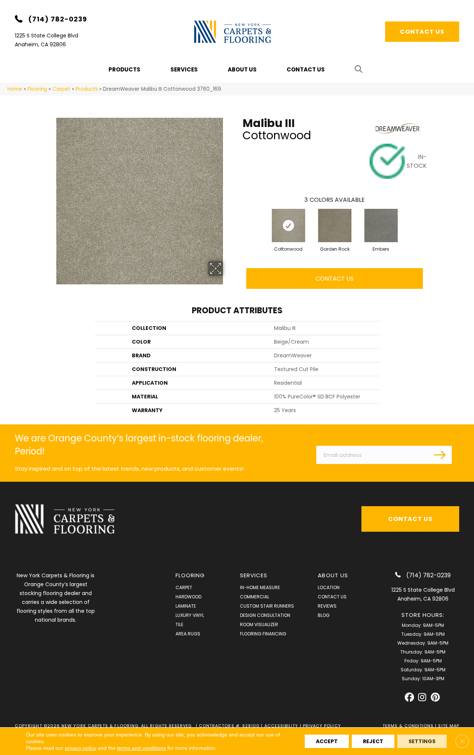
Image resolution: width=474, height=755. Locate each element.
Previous (238, 218)
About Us (242, 69)
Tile (179, 624)
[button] (360, 69)
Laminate (186, 606)
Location (329, 587)
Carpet (61, 89)
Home (14, 89)
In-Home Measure (260, 587)
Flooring (37, 89)
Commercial (254, 597)
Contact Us (306, 69)
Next (430, 218)
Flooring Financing (263, 634)
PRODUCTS (124, 69)
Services (184, 69)
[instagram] (422, 697)
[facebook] (409, 697)
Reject (373, 741)
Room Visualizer (259, 624)
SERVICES (254, 575)
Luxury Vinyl (190, 615)
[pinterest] (435, 697)
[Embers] (381, 225)
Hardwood (188, 597)
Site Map (448, 726)
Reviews (327, 606)
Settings (421, 741)
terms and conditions (141, 748)
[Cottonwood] (288, 225)
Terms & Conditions (408, 726)
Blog (324, 615)
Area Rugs (188, 634)
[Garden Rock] (334, 225)
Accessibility (281, 726)
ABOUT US (333, 575)
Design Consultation (265, 615)
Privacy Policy (322, 726)
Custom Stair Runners (267, 606)
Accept (327, 741)
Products (87, 89)
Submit (441, 454)
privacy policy (80, 748)
